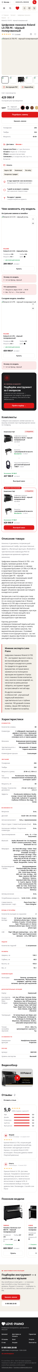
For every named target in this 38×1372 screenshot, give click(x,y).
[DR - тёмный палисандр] (32, 108)
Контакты (32, 1342)
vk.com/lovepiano (8, 1354)
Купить (19, 269)
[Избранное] (24, 8)
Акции (14, 1342)
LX (8, 18)
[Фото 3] (21, 79)
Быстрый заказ (19, 481)
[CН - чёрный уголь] (27, 108)
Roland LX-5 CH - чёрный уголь (15, 251)
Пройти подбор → (19, 405)
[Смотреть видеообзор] (17, 1078)
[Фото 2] (13, 79)
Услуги (31, 1339)
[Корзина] (34, 8)
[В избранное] (33, 219)
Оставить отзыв (10, 1100)
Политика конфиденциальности (22, 1367)
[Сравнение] (29, 8)
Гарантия (32, 1334)
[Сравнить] (33, 223)
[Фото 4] (29, 79)
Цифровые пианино (24, 15)
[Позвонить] (34, 2)
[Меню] (4, 8)
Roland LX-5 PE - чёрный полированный (12, 337)
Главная (6, 15)
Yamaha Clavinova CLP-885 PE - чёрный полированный (12, 1230)
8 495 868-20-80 (10, 1304)
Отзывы (5, 1339)
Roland (4, 18)
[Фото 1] (5, 79)
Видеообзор (28, 87)
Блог (14, 1339)
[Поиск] (10, 8)
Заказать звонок (22, 2)
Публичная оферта (7, 1367)
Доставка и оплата (16, 1335)
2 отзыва (17, 34)
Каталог (13, 15)
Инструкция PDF (12, 87)
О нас (4, 1342)
